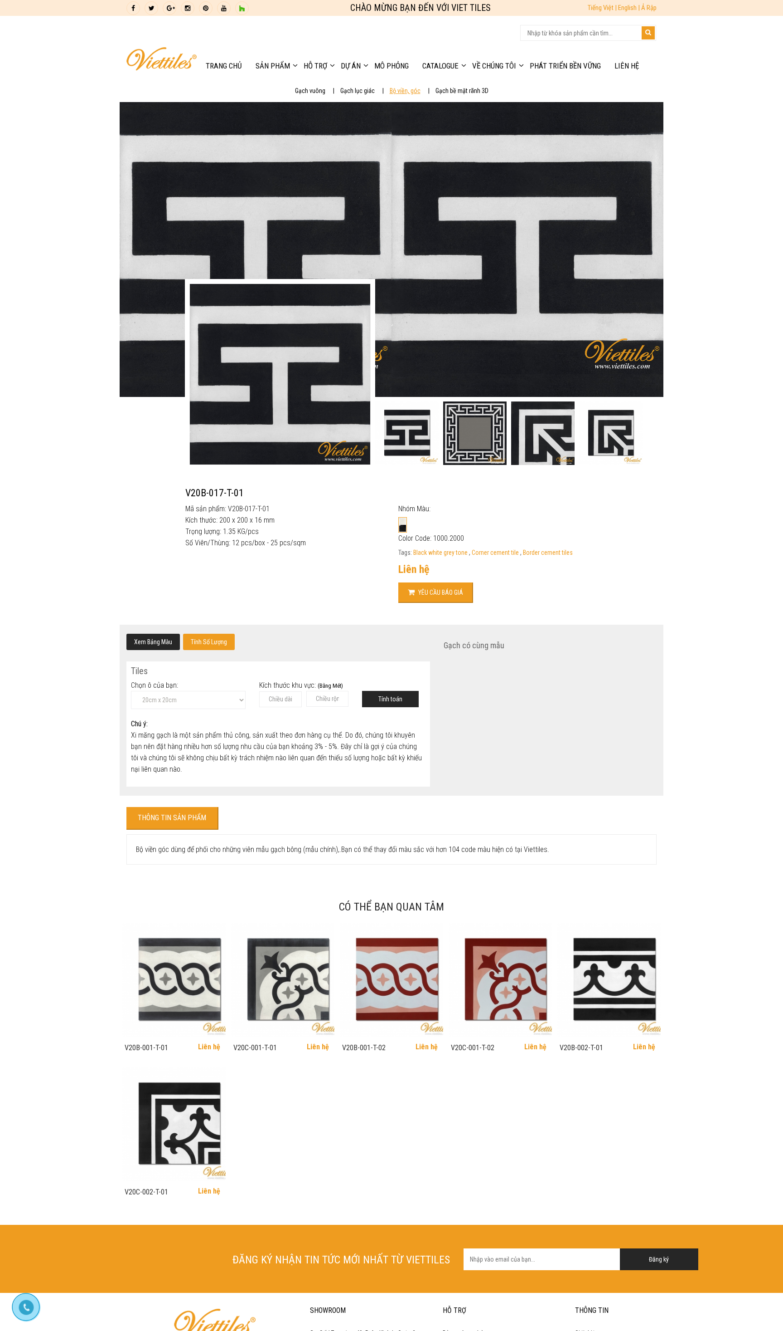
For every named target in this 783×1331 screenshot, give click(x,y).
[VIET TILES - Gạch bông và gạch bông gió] (161, 61)
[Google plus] (169, 8)
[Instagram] (187, 8)
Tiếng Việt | (603, 8)
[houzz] (242, 8)
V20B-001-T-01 (146, 1047)
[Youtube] (224, 8)
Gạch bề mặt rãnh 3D (461, 90)
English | (629, 8)
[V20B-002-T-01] (609, 980)
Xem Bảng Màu (153, 642)
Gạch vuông (310, 90)
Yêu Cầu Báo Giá (440, 592)
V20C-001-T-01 (255, 1047)
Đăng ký (659, 1259)
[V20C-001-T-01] (282, 980)
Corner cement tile (496, 552)
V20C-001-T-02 (472, 1047)
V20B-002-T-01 (581, 1047)
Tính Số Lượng (209, 642)
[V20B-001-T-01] (174, 980)
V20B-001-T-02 (364, 1047)
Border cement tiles (548, 552)
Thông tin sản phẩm (172, 817)
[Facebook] (133, 8)
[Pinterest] (206, 8)
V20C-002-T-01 (146, 1192)
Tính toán (390, 699)
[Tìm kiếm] (648, 32)
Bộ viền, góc (405, 90)
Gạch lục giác (357, 90)
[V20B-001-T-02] (391, 980)
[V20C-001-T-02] (500, 980)
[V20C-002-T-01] (174, 1124)
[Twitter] (151, 8)
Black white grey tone (441, 552)
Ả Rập (649, 8)
